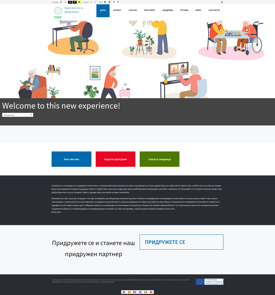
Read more (56, 212)
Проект (117, 10)
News (198, 10)
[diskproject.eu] (68, 12)
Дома (103, 10)
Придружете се (165, 242)
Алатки (133, 10)
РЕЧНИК (184, 10)
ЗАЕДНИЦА (167, 10)
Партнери (149, 10)
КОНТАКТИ (214, 10)
